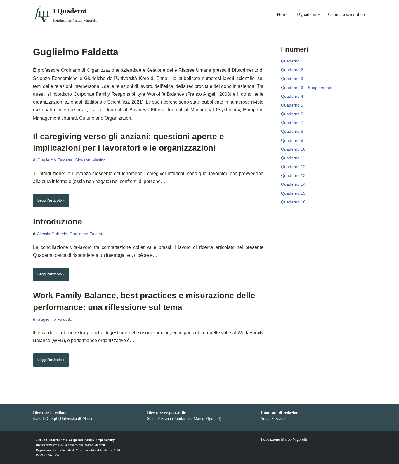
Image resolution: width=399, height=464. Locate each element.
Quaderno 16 (293, 202)
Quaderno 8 (292, 131)
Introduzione (57, 221)
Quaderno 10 (293, 149)
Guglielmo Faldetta (54, 160)
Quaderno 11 (293, 158)
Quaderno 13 (293, 175)
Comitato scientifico (346, 14)
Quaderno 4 (292, 96)
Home (282, 14)
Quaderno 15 (293, 193)
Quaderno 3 (292, 78)
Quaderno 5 (292, 105)
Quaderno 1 (292, 61)
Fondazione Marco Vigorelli (87, 444)
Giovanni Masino (90, 160)
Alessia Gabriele (52, 233)
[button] (319, 14)
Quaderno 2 (292, 69)
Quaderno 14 (293, 184)
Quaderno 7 (292, 122)
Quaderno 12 (293, 166)
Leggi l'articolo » (49, 202)
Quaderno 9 (292, 140)
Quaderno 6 (292, 113)
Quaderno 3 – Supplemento (306, 87)
